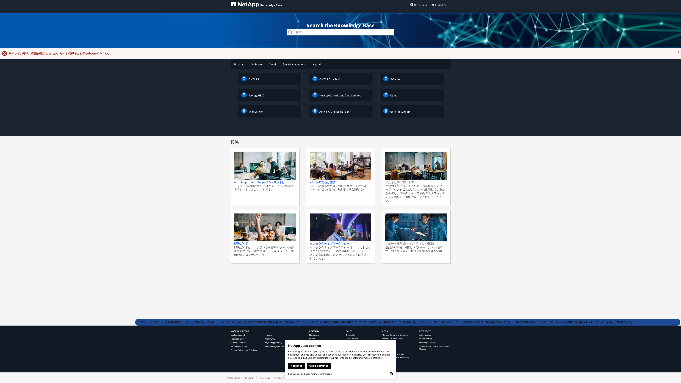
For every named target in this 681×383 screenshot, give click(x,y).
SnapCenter (255, 111)
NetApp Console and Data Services (340, 95)
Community (270, 339)
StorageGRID (256, 95)
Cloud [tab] (272, 64)
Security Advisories (239, 346)
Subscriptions (425, 335)
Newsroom (314, 335)
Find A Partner (352, 339)
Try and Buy (351, 335)
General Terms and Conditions (395, 335)
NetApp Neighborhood (274, 346)
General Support (400, 111)
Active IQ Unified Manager (335, 111)
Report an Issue (238, 339)
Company (314, 331)
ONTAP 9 (253, 79)
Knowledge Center (427, 343)
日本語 (439, 5)
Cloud (393, 95)
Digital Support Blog (273, 343)
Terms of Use (264, 377)
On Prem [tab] (256, 64)
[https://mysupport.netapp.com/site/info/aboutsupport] (340, 272)
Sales (349, 331)
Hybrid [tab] (317, 64)
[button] (290, 32)
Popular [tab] (239, 64)
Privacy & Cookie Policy (392, 339)
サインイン (421, 5)
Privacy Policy (280, 377)
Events (312, 339)
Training (268, 335)
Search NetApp (425, 339)
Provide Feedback (239, 343)
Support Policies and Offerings (244, 350)
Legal (385, 331)
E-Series (395, 79)
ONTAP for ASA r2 (330, 79)
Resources (425, 331)
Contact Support (238, 335)
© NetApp (233, 377)
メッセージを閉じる (678, 53)
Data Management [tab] (294, 64)
